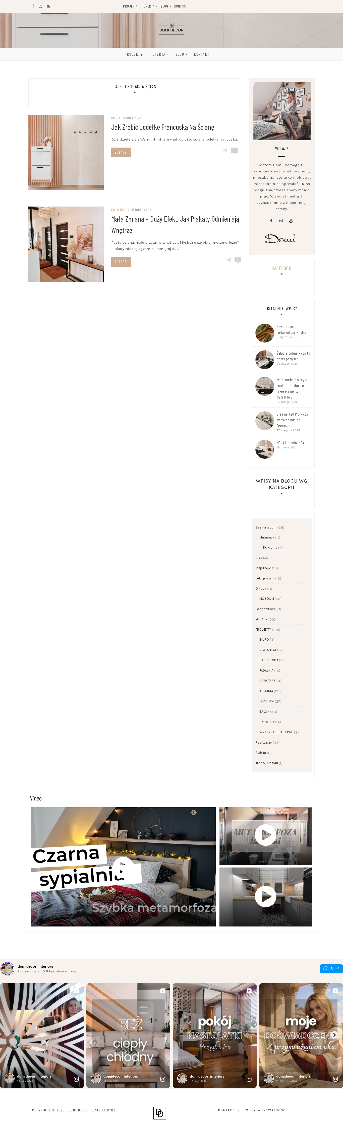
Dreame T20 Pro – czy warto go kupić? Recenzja (292, 420)
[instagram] (281, 221)
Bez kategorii (266, 527)
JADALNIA (266, 670)
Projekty (130, 6)
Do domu (270, 547)
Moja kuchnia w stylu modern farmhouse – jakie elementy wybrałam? (292, 388)
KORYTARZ (118, 210)
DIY (113, 118)
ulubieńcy (267, 537)
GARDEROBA (268, 660)
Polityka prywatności (265, 1110)
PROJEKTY (263, 629)
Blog (164, 6)
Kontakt (180, 6)
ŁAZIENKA (266, 701)
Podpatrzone (266, 609)
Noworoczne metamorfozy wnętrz (291, 329)
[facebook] (271, 221)
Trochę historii (267, 763)
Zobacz (121, 152)
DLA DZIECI (267, 650)
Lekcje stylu (265, 578)
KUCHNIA (266, 691)
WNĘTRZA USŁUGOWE (276, 732)
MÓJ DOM (266, 599)
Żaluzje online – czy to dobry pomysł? (293, 356)
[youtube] (291, 221)
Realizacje (264, 742)
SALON (264, 711)
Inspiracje (263, 568)
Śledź (334, 969)
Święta (261, 753)
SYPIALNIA (266, 722)
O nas (260, 588)
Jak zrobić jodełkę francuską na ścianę (162, 126)
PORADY (262, 619)
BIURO (264, 639)
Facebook (281, 268)
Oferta (149, 6)
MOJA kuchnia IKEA (290, 442)
